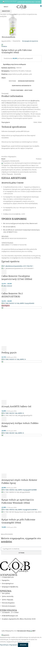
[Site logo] (21, 6)
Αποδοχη (23, 645)
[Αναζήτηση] (36, 7)
